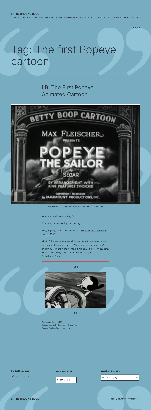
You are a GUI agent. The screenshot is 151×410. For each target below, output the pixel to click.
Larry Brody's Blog (25, 13)
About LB (135, 27)
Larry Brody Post (70, 325)
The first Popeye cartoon (59, 328)
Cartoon (58, 325)
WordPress (134, 399)
